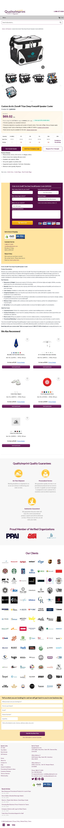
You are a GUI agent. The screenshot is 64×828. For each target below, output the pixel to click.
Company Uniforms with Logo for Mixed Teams (14, 809)
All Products (4, 754)
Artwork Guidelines (6, 767)
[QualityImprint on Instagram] (42, 779)
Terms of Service (5, 773)
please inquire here (32, 129)
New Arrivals (4, 752)
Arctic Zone (10, 172)
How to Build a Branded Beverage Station (13, 795)
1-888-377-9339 (59, 11)
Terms (29, 821)
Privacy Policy (16, 821)
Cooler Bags (17, 172)
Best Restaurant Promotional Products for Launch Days (16, 791)
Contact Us (4, 762)
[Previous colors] (2, 85)
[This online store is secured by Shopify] (10, 236)
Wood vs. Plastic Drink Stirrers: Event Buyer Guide (15, 800)
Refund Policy (24, 821)
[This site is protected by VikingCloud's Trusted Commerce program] (20, 237)
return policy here (14, 260)
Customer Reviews (6, 771)
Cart (62, 17)
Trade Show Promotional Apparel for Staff (13, 813)
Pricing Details (21, 362)
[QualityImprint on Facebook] (36, 779)
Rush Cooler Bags (27, 172)
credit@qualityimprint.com (50, 774)
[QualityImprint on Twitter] (33, 779)
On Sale (3, 747)
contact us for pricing (43, 127)
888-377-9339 (39, 770)
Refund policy (4, 775)
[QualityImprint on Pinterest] (39, 779)
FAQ (2, 765)
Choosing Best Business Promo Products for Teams (15, 804)
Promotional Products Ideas (8, 769)
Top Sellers (4, 750)
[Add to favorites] (27, 339)
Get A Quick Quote (16, 367)
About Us (3, 760)
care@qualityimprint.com (11, 246)
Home (2, 758)
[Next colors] (60, 85)
